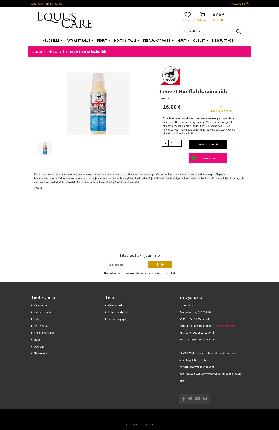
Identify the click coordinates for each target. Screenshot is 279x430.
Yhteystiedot (116, 305)
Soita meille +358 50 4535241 (46, 3)
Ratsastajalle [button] (78, 40)
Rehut (38, 319)
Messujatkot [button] (223, 40)
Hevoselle (40, 305)
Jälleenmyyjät (117, 319)
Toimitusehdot (118, 312)
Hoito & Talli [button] (125, 40)
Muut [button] (182, 40)
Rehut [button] (102, 40)
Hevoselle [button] (51, 40)
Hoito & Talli (42, 326)
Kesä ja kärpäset (44, 333)
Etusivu (36, 51)
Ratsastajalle (42, 312)
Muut (37, 339)
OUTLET (39, 346)
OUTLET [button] (199, 40)
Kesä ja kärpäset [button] (157, 40)
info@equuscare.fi (225, 326)
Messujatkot (42, 353)
